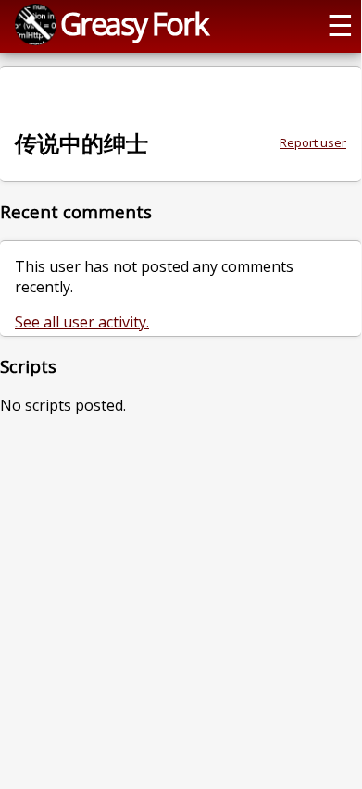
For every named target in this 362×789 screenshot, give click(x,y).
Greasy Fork (133, 23)
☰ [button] (340, 24)
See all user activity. (82, 322)
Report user (313, 142)
